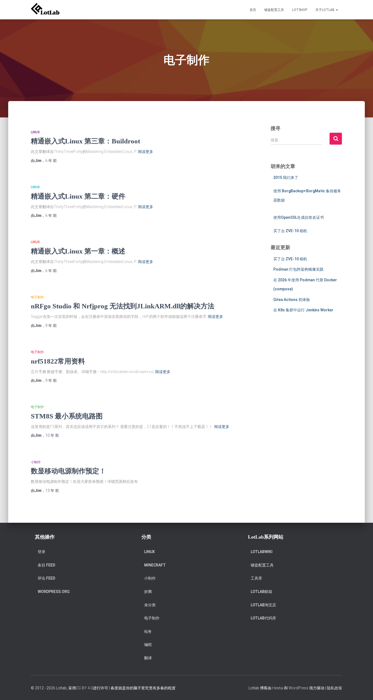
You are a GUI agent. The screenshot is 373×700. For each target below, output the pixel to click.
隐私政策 (334, 688)
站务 (148, 631)
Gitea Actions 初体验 (291, 299)
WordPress (298, 688)
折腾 (148, 591)
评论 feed (46, 578)
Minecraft (155, 565)
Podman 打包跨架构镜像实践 (298, 269)
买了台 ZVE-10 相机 (290, 231)
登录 (41, 552)
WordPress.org (54, 591)
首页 (253, 10)
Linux (35, 132)
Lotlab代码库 (263, 618)
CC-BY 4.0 (84, 688)
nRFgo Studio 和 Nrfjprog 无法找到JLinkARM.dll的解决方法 (122, 306)
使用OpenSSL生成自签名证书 (298, 217)
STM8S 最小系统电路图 (67, 416)
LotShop (299, 10)
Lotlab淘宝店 (263, 605)
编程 (148, 644)
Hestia (277, 688)
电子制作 (37, 297)
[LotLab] (45, 10)
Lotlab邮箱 (261, 591)
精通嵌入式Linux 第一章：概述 (78, 251)
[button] (336, 10)
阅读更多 (145, 151)
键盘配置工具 (274, 10)
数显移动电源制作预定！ (68, 471)
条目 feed (46, 565)
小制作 (36, 462)
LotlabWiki (262, 552)
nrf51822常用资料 (58, 361)
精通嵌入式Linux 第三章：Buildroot (85, 141)
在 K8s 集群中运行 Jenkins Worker (303, 310)
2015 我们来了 (285, 177)
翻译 (148, 658)
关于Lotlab (325, 10)
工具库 (256, 578)
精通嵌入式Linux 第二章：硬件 (78, 196)
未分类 (150, 605)
